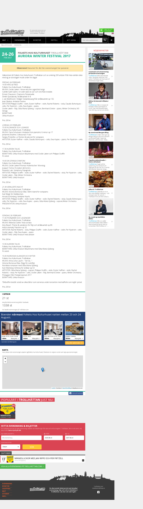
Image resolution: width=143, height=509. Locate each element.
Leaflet (53, 388)
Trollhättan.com (6, 45)
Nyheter (37, 40)
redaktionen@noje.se (98, 488)
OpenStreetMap (66, 388)
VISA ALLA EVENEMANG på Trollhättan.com (21, 466)
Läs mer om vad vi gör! (68, 492)
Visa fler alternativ (73, 343)
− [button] (5, 361)
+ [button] (5, 358)
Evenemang (20, 40)
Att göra (71, 40)
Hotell (54, 40)
